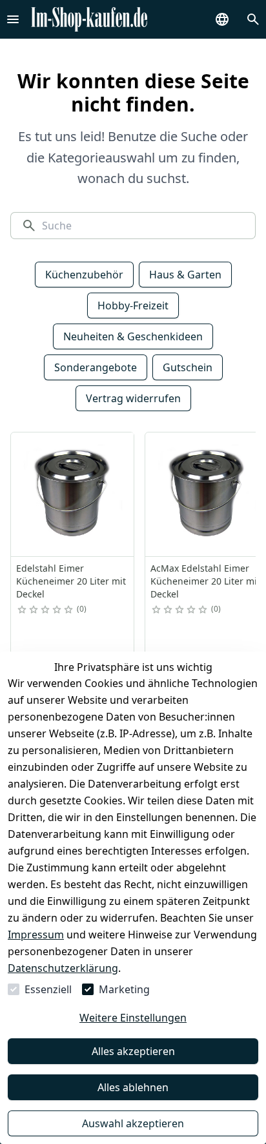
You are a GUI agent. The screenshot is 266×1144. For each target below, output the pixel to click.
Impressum (36, 934)
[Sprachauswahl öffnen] (222, 19)
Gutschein (187, 367)
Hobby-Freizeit (133, 305)
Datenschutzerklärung (63, 968)
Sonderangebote (95, 367)
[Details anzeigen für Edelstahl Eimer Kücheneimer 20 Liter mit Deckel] (73, 494)
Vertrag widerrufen (133, 398)
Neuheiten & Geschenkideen (133, 336)
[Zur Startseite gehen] (89, 19)
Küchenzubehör (84, 274)
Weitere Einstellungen (133, 1018)
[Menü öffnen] (13, 19)
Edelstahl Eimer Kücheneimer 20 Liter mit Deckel (71, 581)
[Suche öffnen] (253, 19)
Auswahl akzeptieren (133, 1123)
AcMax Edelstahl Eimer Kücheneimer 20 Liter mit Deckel (205, 581)
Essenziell (48, 989)
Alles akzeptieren (133, 1051)
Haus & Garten (185, 274)
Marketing (124, 989)
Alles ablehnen (133, 1087)
